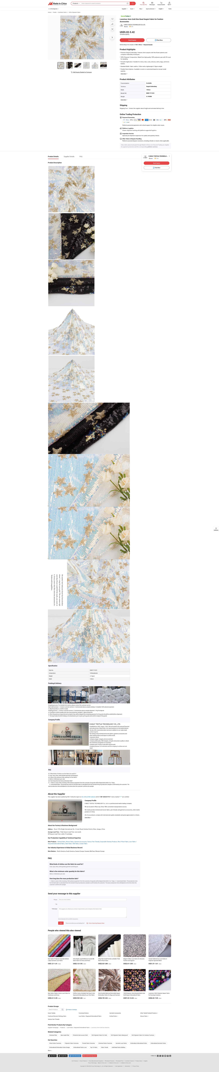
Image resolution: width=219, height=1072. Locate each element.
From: (55, 899)
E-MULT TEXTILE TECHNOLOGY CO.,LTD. (134, 24)
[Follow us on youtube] (165, 1056)
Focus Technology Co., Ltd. (97, 1066)
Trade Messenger (75, 1056)
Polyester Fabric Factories (72, 1043)
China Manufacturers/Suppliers (96, 1061)
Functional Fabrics (84, 1013)
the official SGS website (88, 797)
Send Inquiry (132, 40)
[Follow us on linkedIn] (170, 1056)
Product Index (139, 1061)
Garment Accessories (80, 841)
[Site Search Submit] (133, 3)
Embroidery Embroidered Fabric (138, 1043)
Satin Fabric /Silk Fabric (72, 843)
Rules (170, 9)
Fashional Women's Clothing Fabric (57, 1016)
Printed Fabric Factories (88, 1043)
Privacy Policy (135, 1066)
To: (56, 904)
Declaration (127, 1066)
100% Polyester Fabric (74, 12)
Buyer (131, 9)
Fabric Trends (104, 1047)
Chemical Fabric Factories (105, 1043)
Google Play (63, 1056)
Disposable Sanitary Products (108, 841)
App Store (52, 1056)
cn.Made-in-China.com (125, 1063)
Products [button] (75, 3)
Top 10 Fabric (93, 1047)
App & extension (150, 9)
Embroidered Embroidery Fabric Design (59, 1047)
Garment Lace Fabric (121, 1043)
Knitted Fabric (61, 841)
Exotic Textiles (51, 1013)
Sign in (169, 4)
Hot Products (75, 1061)
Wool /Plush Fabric (123, 841)
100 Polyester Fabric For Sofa (99, 1035)
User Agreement (119, 1066)
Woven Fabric (70, 841)
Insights (145, 1061)
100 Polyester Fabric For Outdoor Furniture (142, 1035)
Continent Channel (129, 1061)
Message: (54, 909)
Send (61, 923)
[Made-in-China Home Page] (57, 3)
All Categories (53, 9)
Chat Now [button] (160, 40)
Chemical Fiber (53, 1035)
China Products (83, 1061)
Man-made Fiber (65, 1035)
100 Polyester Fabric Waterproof (119, 1035)
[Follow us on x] (160, 1056)
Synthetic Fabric (62, 12)
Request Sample (148, 44)
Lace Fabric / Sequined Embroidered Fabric (90, 1016)
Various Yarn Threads (93, 841)
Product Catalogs (72, 1009)
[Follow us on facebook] (158, 1056)
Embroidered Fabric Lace (80, 1047)
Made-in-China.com (102, 1063)
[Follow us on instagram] (163, 1056)
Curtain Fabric (83, 843)
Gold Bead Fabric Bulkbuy (118, 1047)
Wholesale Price (119, 1061)
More (49, 1050)
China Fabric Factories (55, 1043)
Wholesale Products (109, 1061)
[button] (127, 3)
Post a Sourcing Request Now (95, 923)
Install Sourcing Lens (90, 1056)
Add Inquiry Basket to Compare (82, 72)
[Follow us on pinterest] (168, 1056)
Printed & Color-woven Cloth (80, 1035)
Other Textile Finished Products (148, 1013)
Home (49, 12)
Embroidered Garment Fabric (158, 1043)
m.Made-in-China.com (113, 1063)
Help (140, 9)
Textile (54, 12)
